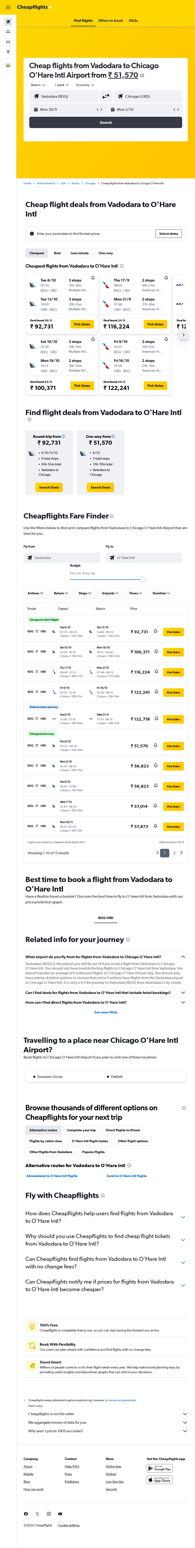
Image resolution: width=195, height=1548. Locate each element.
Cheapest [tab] (36, 253)
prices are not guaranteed (120, 1400)
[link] (49, 487)
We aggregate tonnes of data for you (57, 1422)
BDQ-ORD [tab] (105, 918)
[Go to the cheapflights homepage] (34, 7)
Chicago (90, 183)
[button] (8, 7)
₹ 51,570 (123, 74)
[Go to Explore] (8, 51)
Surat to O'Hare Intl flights (127, 1176)
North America (46, 183)
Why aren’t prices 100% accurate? (55, 1431)
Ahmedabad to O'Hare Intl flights (52, 1176)
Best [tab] (57, 253)
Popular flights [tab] (93, 1152)
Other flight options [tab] (133, 1141)
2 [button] (174, 853)
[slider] (143, 579)
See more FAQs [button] (105, 1012)
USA (63, 183)
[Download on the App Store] (159, 1479)
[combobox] (85, 85)
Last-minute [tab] (80, 253)
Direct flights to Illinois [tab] (123, 1130)
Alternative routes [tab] (43, 1130)
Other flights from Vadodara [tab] (50, 1152)
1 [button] (165, 853)
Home (27, 183)
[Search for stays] (8, 32)
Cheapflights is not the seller (51, 1414)
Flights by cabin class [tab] (45, 1141)
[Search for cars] (8, 41)
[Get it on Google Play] (159, 1468)
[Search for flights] (8, 22)
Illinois (75, 183)
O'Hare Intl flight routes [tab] (90, 1141)
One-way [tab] (106, 253)
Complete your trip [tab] (81, 1130)
